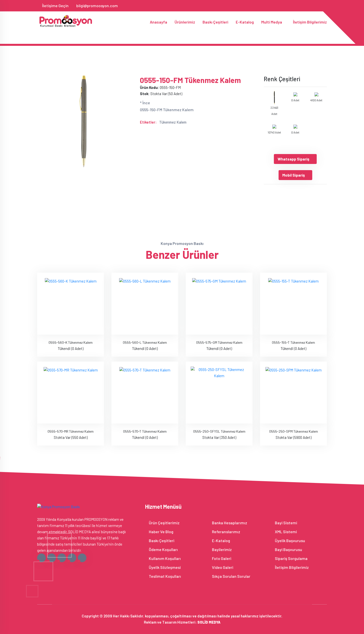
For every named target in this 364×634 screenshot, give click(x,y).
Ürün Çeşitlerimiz (164, 522)
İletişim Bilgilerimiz (310, 22)
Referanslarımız (225, 531)
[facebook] (292, 5)
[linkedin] (317, 5)
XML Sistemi (285, 531)
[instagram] (309, 5)
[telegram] (300, 5)
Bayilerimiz (221, 549)
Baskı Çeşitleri (215, 22)
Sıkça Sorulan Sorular (230, 576)
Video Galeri (222, 567)
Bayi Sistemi (285, 522)
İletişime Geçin (55, 5)
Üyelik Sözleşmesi (164, 567)
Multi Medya (272, 22)
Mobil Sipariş (293, 175)
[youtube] (325, 5)
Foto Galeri (221, 558)
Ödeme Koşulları (163, 549)
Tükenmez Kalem (172, 122)
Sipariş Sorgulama (291, 558)
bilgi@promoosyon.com (97, 5)
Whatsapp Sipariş (293, 159)
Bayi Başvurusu (288, 549)
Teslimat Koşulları (164, 576)
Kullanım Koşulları (164, 558)
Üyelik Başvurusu (289, 540)
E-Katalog (245, 22)
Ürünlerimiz (185, 22)
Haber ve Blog (160, 531)
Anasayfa (158, 22)
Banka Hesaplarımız (229, 522)
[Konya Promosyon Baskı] (66, 21)
